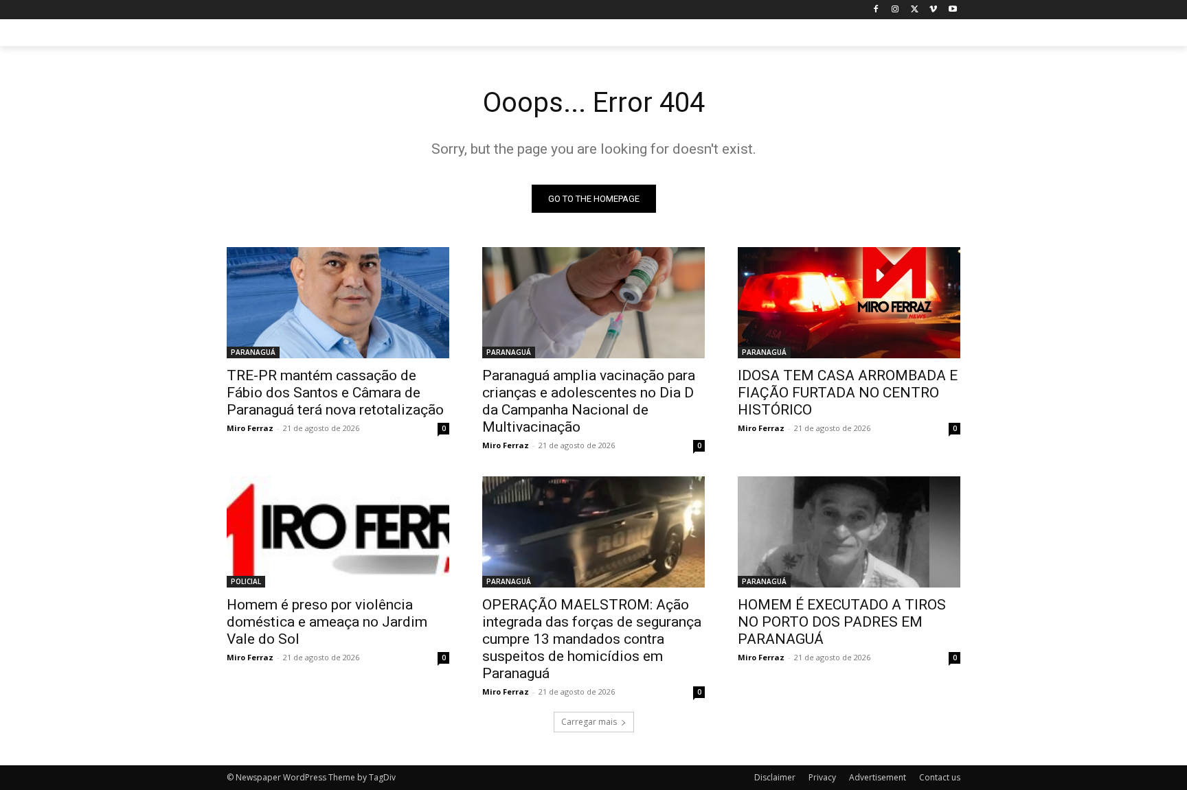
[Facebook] (876, 10)
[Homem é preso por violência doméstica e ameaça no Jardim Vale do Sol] (338, 532)
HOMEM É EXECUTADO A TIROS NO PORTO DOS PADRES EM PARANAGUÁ (842, 621)
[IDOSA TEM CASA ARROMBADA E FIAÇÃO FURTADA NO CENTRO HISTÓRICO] (849, 302)
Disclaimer (774, 777)
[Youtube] (952, 10)
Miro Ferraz (250, 428)
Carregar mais (589, 722)
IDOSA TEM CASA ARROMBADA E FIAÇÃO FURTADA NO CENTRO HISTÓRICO (848, 392)
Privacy (822, 777)
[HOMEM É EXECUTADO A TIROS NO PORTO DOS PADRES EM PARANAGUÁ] (849, 532)
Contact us (939, 777)
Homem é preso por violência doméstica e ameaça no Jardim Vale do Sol (327, 621)
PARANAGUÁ (253, 352)
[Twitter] (915, 10)
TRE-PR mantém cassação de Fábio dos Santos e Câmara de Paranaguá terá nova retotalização (335, 392)
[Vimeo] (933, 10)
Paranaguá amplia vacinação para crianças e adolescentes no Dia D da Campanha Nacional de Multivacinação (588, 401)
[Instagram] (895, 10)
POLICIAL (246, 581)
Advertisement (877, 777)
